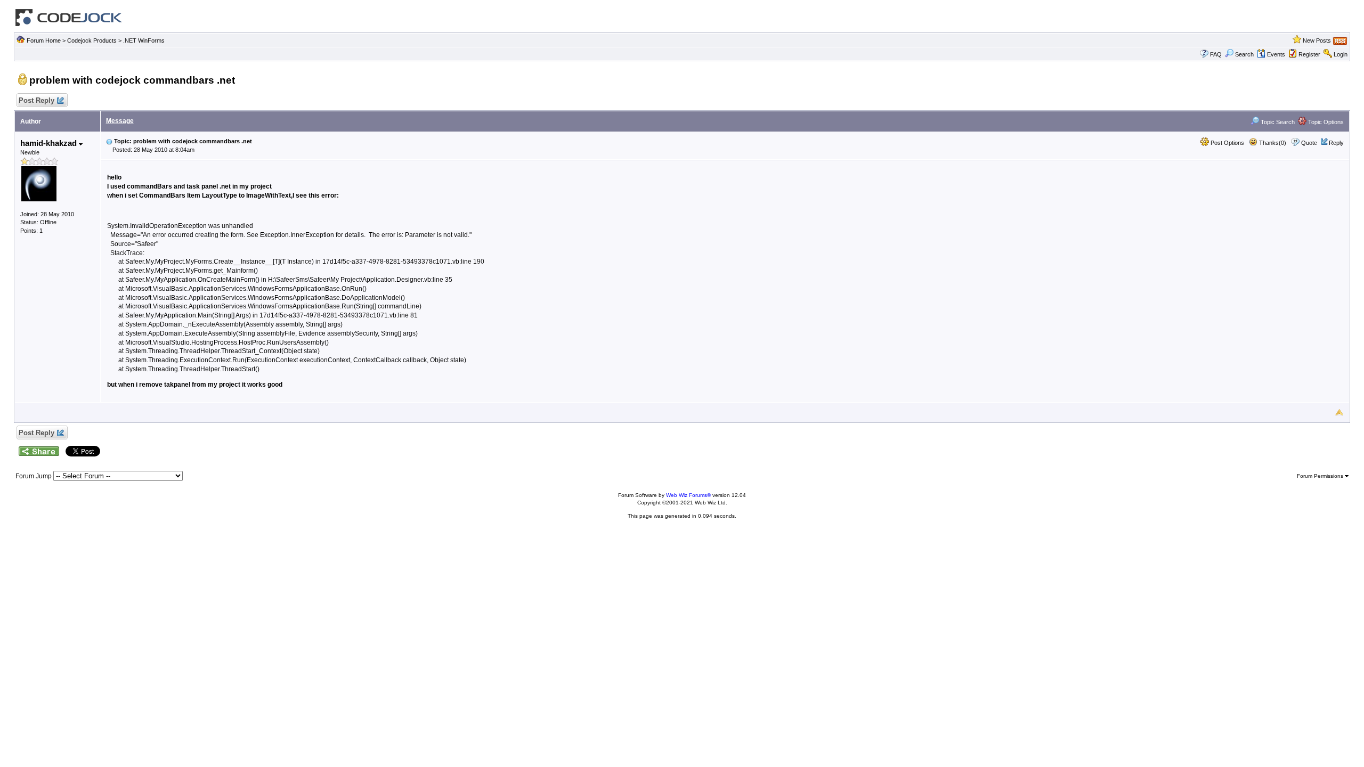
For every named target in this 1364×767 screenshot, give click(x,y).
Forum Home (44, 40)
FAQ (1216, 54)
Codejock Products (92, 40)
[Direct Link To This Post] (109, 141)
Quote (1309, 143)
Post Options (1226, 143)
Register (1309, 54)
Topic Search (1277, 122)
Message (120, 121)
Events (1276, 54)
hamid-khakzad (49, 143)
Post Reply (36, 100)
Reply (1336, 143)
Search (1244, 54)
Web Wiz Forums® (688, 495)
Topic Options (1325, 122)
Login (1340, 54)
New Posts (1317, 40)
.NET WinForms (144, 40)
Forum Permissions (1321, 476)
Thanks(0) (1271, 143)
